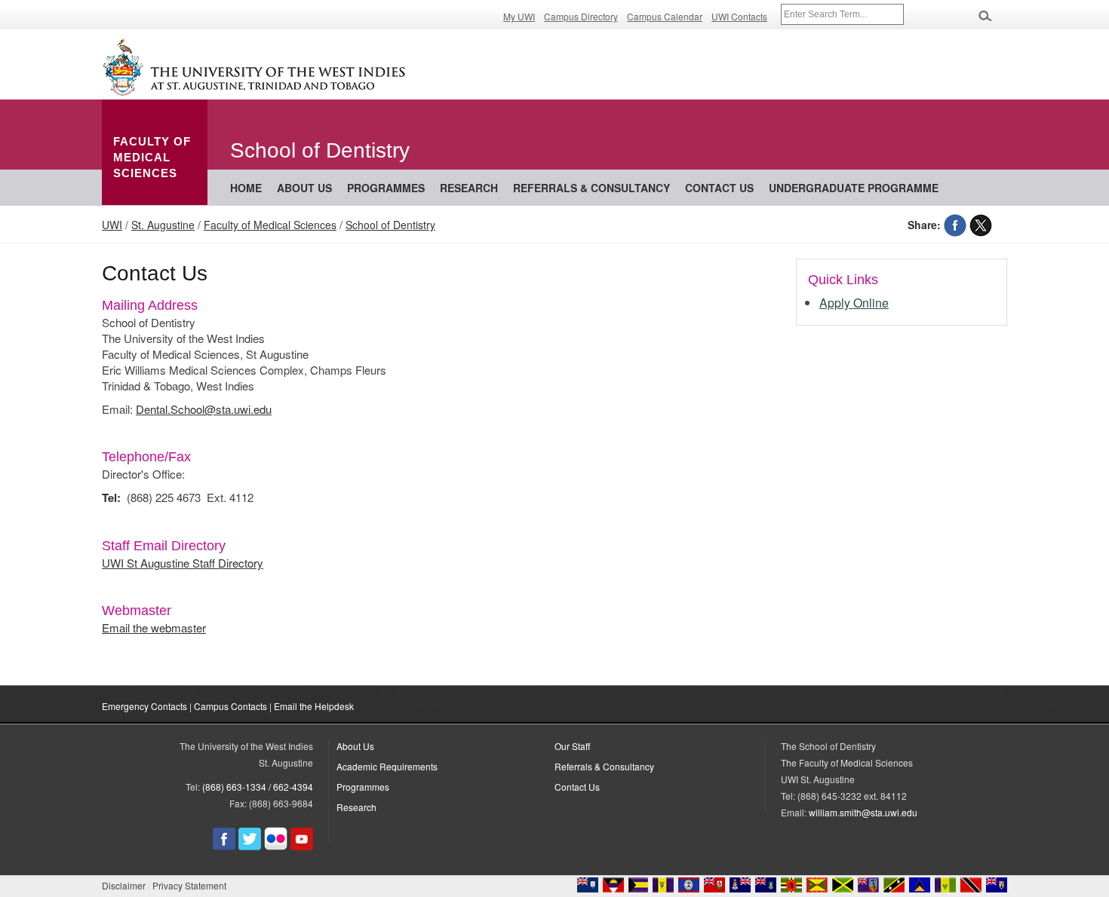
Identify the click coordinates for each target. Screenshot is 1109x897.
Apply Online (854, 302)
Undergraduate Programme (854, 187)
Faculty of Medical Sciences (270, 224)
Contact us (719, 187)
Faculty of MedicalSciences (152, 157)
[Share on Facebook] (955, 224)
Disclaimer (124, 885)
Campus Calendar (664, 16)
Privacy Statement (189, 885)
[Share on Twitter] (980, 224)
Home (246, 187)
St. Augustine (163, 224)
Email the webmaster (154, 627)
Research (469, 187)
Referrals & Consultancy (591, 187)
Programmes (386, 187)
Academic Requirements (387, 766)
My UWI (519, 16)
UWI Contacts (739, 16)
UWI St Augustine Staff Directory (182, 563)
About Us (304, 187)
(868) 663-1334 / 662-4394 (257, 786)
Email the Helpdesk (314, 706)
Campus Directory (581, 16)
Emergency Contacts (144, 706)
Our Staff (572, 745)
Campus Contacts (230, 706)
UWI (112, 224)
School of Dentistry (390, 224)
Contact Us (577, 786)
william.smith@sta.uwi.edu (863, 812)
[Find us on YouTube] (301, 846)
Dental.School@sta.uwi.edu (204, 409)
